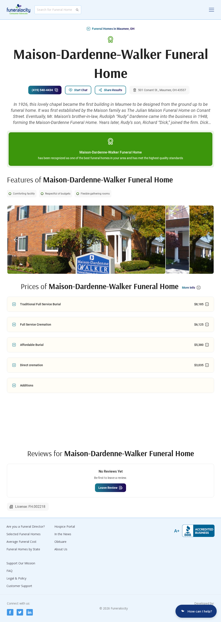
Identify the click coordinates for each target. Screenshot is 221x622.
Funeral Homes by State (23, 549)
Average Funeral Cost (21, 542)
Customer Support (19, 586)
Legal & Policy (16, 578)
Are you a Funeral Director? (25, 526)
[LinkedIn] (29, 612)
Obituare (60, 542)
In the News (62, 534)
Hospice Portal (64, 526)
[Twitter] (20, 612)
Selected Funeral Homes (23, 534)
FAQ (9, 571)
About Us (60, 549)
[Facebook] (10, 612)
